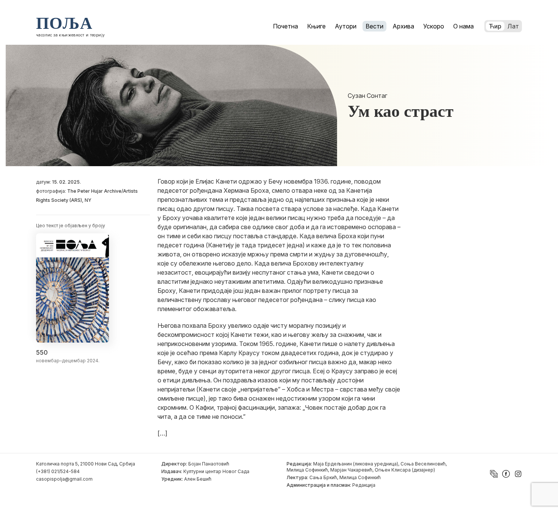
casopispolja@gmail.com (64, 479)
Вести (374, 26)
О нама (463, 26)
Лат (513, 26)
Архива (403, 26)
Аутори (345, 26)
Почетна (285, 26)
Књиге (316, 26)
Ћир (495, 26)
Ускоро (433, 26)
